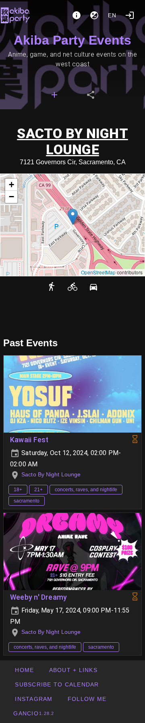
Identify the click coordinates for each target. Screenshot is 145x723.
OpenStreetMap (98, 272)
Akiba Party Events (72, 40)
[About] (76, 15)
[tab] (54, 94)
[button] (73, 216)
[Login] (130, 15)
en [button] (112, 15)
